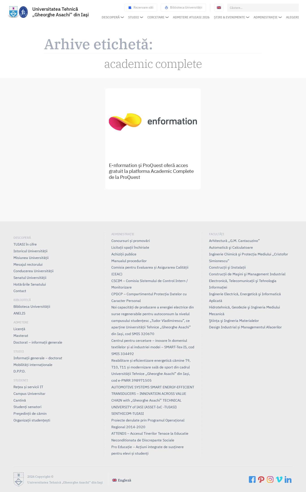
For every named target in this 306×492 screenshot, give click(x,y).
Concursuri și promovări (130, 240)
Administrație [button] (266, 17)
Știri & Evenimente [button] (229, 17)
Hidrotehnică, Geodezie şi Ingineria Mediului (244, 307)
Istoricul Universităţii (30, 251)
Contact (19, 291)
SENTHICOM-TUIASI (127, 413)
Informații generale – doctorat (37, 358)
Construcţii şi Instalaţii (227, 267)
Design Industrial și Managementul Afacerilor (245, 327)
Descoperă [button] (111, 17)
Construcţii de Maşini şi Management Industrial (247, 274)
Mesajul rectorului (28, 264)
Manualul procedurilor (129, 261)
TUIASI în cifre (25, 244)
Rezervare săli (143, 7)
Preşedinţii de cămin (30, 413)
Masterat (20, 335)
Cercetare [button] (155, 17)
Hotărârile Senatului (29, 284)
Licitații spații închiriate (130, 247)
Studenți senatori (27, 406)
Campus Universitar (29, 393)
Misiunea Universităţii (31, 257)
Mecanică (216, 314)
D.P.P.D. (19, 371)
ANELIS (19, 313)
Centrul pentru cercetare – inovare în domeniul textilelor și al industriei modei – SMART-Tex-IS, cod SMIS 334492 (152, 347)
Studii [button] (133, 17)
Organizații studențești (31, 420)
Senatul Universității (29, 277)
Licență (19, 329)
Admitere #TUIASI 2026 (191, 17)
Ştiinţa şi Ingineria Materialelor (234, 320)
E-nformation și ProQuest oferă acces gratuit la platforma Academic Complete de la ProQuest (151, 171)
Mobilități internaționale (32, 364)
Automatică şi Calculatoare (231, 247)
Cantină (19, 400)
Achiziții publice (123, 254)
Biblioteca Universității (186, 7)
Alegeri (292, 17)
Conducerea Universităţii (33, 271)
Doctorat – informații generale (37, 342)
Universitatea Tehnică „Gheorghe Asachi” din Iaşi (60, 12)
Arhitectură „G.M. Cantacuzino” (234, 240)
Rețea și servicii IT (28, 387)
